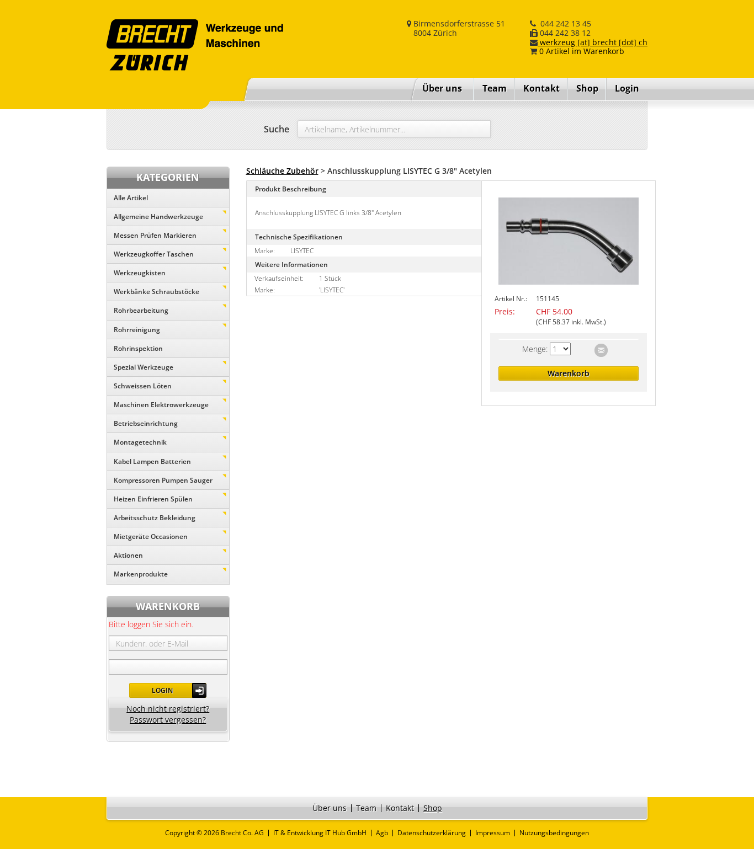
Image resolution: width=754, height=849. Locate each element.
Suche (276, 129)
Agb (382, 832)
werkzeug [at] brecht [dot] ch (592, 42)
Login (162, 690)
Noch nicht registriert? (167, 708)
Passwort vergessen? (168, 719)
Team (494, 88)
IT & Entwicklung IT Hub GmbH (320, 832)
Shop (587, 88)
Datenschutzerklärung (431, 832)
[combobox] (394, 129)
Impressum (492, 832)
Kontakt (541, 88)
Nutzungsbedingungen (554, 832)
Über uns (442, 88)
